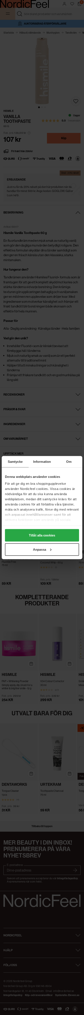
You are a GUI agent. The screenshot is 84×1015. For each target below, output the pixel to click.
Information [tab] (42, 461)
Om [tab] (69, 461)
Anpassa (39, 549)
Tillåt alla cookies (42, 535)
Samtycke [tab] (15, 461)
